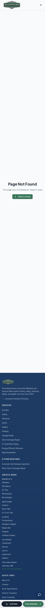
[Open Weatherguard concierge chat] (39, 594)
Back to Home (24, 197)
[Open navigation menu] (40, 5)
